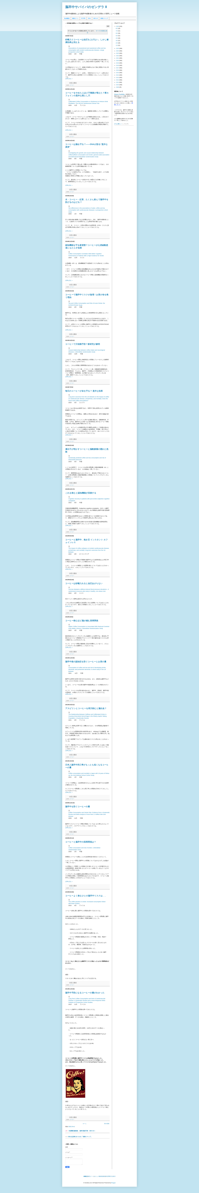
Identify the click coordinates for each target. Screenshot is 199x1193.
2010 (117, 84)
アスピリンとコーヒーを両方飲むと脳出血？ (86, 708)
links (89, 18)
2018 (117, 65)
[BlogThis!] (71, 83)
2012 (117, 80)
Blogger (113, 1182)
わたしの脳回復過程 (99, 1176)
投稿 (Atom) (71, 1126)
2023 (117, 53)
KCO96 (83, 18)
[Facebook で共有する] (74, 83)
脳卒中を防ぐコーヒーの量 (77, 806)
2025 (117, 48)
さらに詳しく (118, 124)
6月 (117, 33)
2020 (117, 60)
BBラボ (95, 18)
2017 (117, 68)
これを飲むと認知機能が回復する (80, 493)
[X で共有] (73, 83)
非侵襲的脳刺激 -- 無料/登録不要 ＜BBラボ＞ (81, 1131)
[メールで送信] (70, 83)
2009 (117, 87)
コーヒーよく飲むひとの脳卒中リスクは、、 (86, 896)
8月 (117, 28)
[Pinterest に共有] (76, 83)
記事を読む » (69, 78)
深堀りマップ (104, 18)
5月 (117, 35)
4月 (117, 38)
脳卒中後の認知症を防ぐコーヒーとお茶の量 (85, 661)
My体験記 (67, 18)
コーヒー (72, 85)
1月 (117, 45)
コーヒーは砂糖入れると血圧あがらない (84, 583)
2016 (117, 70)
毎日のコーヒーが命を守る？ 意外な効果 (84, 391)
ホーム (84, 1123)
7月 (117, 31)
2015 (117, 72)
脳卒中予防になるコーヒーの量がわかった (85, 993)
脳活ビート (75, 18)
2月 (117, 43)
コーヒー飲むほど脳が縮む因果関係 (81, 620)
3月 (117, 40)
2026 (117, 26)
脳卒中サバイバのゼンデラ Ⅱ (86, 7)
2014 (117, 75)
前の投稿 (106, 1123)
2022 (117, 55)
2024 (117, 51)
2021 (117, 58)
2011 (117, 82)
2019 (117, 63)
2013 (117, 77)
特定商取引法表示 (111, 1176)
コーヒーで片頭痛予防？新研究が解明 (82, 344)
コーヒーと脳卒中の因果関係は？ (80, 842)
